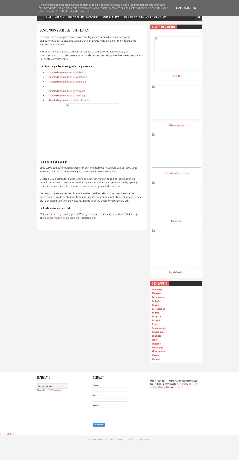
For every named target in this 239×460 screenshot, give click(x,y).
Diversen (156, 293)
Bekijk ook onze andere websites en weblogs (145, 17)
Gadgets (156, 301)
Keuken (155, 312)
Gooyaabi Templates (142, 439)
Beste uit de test (111, 17)
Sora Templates (106, 439)
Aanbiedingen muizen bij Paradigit (67, 95)
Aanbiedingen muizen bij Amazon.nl (68, 76)
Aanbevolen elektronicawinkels (83, 17)
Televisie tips (176, 221)
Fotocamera (158, 297)
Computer (157, 289)
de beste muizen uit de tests (59, 217)
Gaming (155, 305)
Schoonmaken (159, 328)
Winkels (156, 359)
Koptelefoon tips (176, 272)
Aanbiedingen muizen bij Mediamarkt (69, 100)
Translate (57, 390)
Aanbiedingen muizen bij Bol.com (67, 72)
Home (48, 17)
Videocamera (158, 351)
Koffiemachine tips (176, 125)
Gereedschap (158, 308)
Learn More (183, 8)
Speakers (156, 335)
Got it (197, 8)
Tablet (155, 339)
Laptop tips (176, 75)
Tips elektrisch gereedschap (176, 173)
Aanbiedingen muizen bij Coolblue (67, 81)
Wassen (155, 355)
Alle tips (59, 17)
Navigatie (156, 316)
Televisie (156, 343)
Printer (155, 324)
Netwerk (156, 320)
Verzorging (157, 347)
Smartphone (158, 331)
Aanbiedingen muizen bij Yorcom (67, 90)
